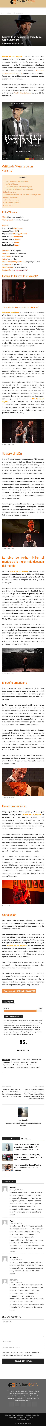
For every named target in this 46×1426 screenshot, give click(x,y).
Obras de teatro (18, 13)
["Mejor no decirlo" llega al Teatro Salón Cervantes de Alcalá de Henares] (7, 1167)
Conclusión (8, 205)
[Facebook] (4, 50)
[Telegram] (19, 50)
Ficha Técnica (12, 184)
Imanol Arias (24, 1062)
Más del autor (26, 1139)
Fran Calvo (16, 1062)
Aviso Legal (12, 1417)
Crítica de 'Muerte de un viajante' (15, 181)
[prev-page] (3, 1175)
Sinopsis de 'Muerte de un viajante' (19, 189)
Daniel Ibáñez (7, 1062)
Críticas (9, 13)
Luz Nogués (7, 43)
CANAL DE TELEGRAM (26, 991)
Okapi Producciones (8, 1067)
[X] (9, 50)
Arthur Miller (26, 1059)
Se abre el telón (9, 192)
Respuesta (12, 1214)
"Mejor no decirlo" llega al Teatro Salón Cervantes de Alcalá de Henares (27, 1167)
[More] (29, 50)
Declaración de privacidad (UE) (14, 1415)
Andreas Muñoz (16, 1059)
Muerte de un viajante (19, 1065)
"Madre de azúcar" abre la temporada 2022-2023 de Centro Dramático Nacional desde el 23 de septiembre (11, 1093)
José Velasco (34, 1062)
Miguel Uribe (6, 1065)
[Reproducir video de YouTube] (23, 291)
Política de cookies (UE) (32, 1415)
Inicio (2, 13)
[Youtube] (34, 1404)
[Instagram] (21, 1129)
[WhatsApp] (24, 50)
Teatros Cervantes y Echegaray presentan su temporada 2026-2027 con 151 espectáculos (29, 1157)
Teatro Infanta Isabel (22, 93)
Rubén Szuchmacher (22, 1067)
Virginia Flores (34, 1067)
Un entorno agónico (11, 202)
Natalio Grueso (31, 1065)
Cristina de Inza (36, 1059)
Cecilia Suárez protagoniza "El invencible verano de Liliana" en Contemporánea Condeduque (26, 1146)
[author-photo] (23, 1117)
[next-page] (7, 1175)
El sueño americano (11, 200)
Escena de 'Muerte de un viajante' (19, 187)
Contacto (32, 1417)
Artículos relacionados (11, 1139)
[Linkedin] (14, 50)
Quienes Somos (22, 1417)
